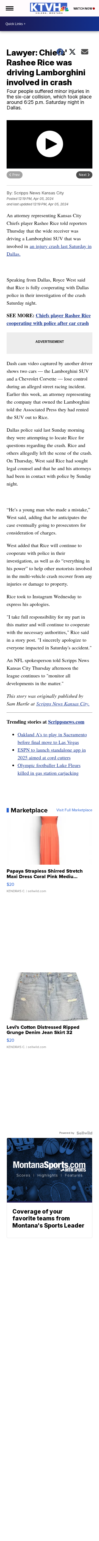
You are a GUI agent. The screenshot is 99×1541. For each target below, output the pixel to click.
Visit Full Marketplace (74, 810)
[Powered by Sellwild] (84, 1133)
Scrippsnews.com (66, 721)
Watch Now (83, 8)
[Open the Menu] (9, 8)
